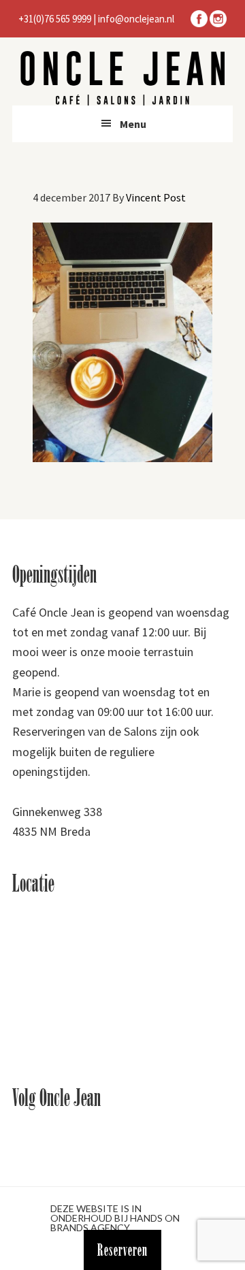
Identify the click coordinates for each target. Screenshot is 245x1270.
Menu (133, 124)
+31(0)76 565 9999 (54, 18)
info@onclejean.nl (136, 18)
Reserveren (122, 1250)
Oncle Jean (122, 78)
